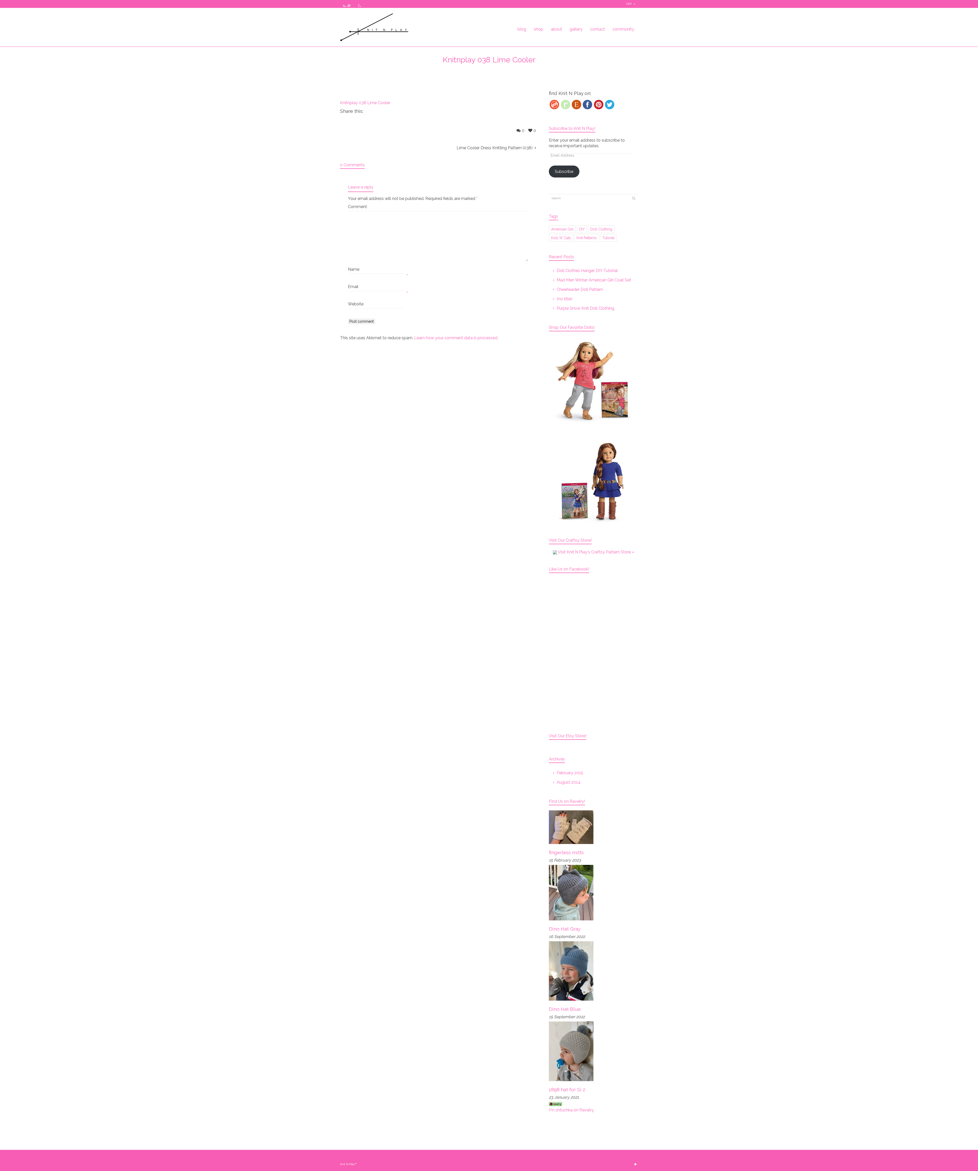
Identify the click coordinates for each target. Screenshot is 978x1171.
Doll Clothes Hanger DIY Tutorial (587, 270)
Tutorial (608, 238)
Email (353, 286)
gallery (576, 29)
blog (522, 29)
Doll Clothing (601, 229)
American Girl (562, 229)
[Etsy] (576, 104)
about (556, 29)
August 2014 (568, 782)
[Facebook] (587, 104)
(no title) (564, 298)
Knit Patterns (587, 238)
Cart (629, 3)
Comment (357, 206)
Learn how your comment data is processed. (456, 337)
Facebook (350, 4)
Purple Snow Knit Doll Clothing (585, 308)
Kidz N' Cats (561, 238)
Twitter (343, 4)
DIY (582, 229)
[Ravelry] (565, 104)
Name (353, 269)
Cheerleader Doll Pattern (580, 289)
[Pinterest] (598, 104)
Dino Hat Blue (565, 1009)
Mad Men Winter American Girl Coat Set (594, 280)
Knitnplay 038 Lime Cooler (365, 102)
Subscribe (564, 171)
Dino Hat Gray (564, 929)
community (623, 29)
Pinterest (358, 4)
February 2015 (570, 772)
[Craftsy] (554, 104)
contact (597, 29)
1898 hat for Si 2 (567, 1089)
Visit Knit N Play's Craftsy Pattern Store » (595, 552)
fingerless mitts (566, 852)
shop (538, 29)
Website (355, 304)
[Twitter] (609, 104)
